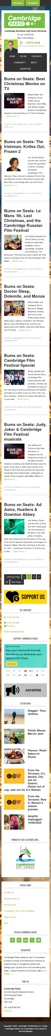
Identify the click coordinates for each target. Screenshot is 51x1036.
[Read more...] (13, 116)
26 (7, 582)
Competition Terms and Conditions (19, 910)
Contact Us (9, 892)
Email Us (10, 625)
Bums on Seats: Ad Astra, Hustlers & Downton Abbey (22, 509)
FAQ (6, 923)
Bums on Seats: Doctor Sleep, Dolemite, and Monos (24, 291)
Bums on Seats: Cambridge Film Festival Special (19, 360)
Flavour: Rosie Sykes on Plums (37, 753)
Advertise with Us (12, 898)
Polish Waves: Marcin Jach (37, 732)
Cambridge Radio (24, 21)
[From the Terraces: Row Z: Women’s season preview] (14, 803)
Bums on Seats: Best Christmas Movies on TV (24, 83)
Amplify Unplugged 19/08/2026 (35, 819)
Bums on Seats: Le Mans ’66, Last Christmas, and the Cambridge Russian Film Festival (23, 220)
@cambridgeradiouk (15, 631)
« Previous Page (13, 576)
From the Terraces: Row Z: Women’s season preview (37, 802)
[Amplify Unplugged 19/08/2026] (14, 822)
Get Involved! (10, 904)
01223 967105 (12, 617)
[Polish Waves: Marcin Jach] (14, 737)
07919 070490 (12, 622)
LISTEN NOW (33, 42)
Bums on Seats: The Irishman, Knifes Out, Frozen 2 (24, 146)
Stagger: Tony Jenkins (37, 712)
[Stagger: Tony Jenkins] (14, 717)
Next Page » (17, 582)
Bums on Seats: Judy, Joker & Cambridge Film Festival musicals (25, 431)
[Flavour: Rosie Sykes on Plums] (14, 757)
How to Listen (10, 917)
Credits (44, 1026)
